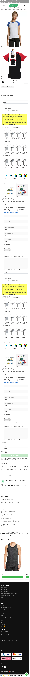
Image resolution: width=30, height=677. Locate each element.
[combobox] (6, 82)
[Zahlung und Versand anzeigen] (14, 656)
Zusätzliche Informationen (8, 255)
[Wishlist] (22, 544)
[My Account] (24, 6)
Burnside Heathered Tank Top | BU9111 (10, 572)
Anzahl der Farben (7, 169)
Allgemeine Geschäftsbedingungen (9, 593)
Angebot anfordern (5, 605)
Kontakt (2, 622)
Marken (12, 535)
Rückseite (4, 272)
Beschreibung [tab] (4, 496)
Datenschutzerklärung (6, 597)
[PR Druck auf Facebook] (5, 667)
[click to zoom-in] (14, 29)
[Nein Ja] (16, 99)
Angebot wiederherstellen (6, 607)
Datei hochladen (6, 244)
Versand (12, 631)
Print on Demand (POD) (6, 617)
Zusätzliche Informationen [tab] (7, 499)
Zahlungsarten (4, 587)
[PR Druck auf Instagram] (2, 667)
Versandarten (4, 589)
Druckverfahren (6, 108)
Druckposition (6, 126)
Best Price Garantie (5, 591)
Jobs (2, 626)
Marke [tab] (2, 505)
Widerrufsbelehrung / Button (7, 595)
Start (2, 9)
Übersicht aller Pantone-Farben (10, 212)
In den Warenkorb (14, 455)
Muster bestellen (4, 609)
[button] (27, 6)
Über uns (3, 624)
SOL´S (19, 535)
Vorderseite (5, 102)
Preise (2, 615)
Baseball (17, 9)
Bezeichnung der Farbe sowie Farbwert (11, 210)
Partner (5, 9)
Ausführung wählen (12, 577)
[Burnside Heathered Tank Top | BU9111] (12, 556)
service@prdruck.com (6, 635)
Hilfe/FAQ (7, 631)
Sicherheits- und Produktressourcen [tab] (10, 502)
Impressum (3, 599)
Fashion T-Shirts (11, 9)
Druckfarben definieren (8, 198)
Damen (15, 533)
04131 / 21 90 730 (5, 634)
